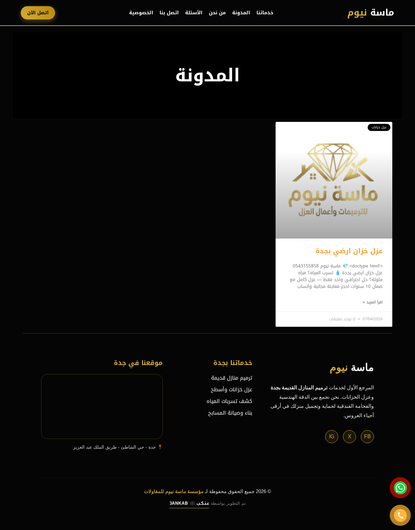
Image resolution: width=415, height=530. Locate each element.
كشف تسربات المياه (229, 401)
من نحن (217, 12)
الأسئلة (193, 12)
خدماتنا (264, 12)
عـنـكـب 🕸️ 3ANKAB (189, 503)
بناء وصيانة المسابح (230, 413)
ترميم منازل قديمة (231, 378)
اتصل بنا (169, 12)
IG (331, 436)
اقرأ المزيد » (373, 302)
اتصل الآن (38, 12)
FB (367, 436)
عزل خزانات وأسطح (231, 389)
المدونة (241, 12)
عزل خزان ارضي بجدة (349, 250)
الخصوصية (141, 12)
